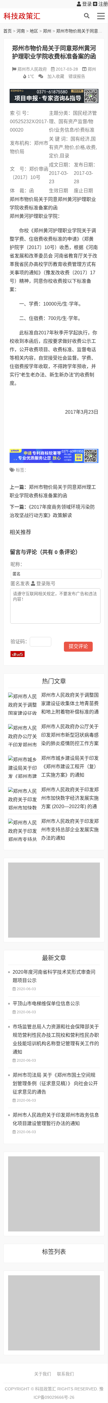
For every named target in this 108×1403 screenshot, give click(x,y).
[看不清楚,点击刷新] (17, 654)
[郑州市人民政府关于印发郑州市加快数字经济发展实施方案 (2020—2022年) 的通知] (23, 798)
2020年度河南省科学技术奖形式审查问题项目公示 (54, 976)
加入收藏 (55, 76)
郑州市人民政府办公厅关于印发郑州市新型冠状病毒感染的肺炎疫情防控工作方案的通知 (70, 736)
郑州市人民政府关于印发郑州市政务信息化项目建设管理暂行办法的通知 (56, 1119)
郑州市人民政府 (32, 69)
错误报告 (76, 76)
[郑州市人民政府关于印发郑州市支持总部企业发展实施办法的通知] (23, 830)
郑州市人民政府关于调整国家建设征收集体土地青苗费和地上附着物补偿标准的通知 (70, 704)
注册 (102, 4)
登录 (86, 4)
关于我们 (42, 1373)
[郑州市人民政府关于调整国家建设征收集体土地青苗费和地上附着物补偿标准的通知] (23, 703)
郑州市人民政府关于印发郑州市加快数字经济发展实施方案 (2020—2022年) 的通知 (70, 799)
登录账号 (45, 583)
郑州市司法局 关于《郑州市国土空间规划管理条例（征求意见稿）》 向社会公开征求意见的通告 (55, 1083)
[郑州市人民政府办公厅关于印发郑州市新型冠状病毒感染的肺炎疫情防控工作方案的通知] (23, 735)
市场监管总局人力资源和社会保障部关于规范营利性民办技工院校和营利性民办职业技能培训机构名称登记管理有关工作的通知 (56, 1039)
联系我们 (65, 1373)
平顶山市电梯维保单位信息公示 (46, 1003)
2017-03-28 (67, 69)
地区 (34, 31)
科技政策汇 (31, 16)
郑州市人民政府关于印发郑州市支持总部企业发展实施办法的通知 (70, 830)
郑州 (47, 31)
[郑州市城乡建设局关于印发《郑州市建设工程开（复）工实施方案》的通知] (23, 767)
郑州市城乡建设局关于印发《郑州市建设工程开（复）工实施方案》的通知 (70, 767)
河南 (20, 31)
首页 (7, 31)
